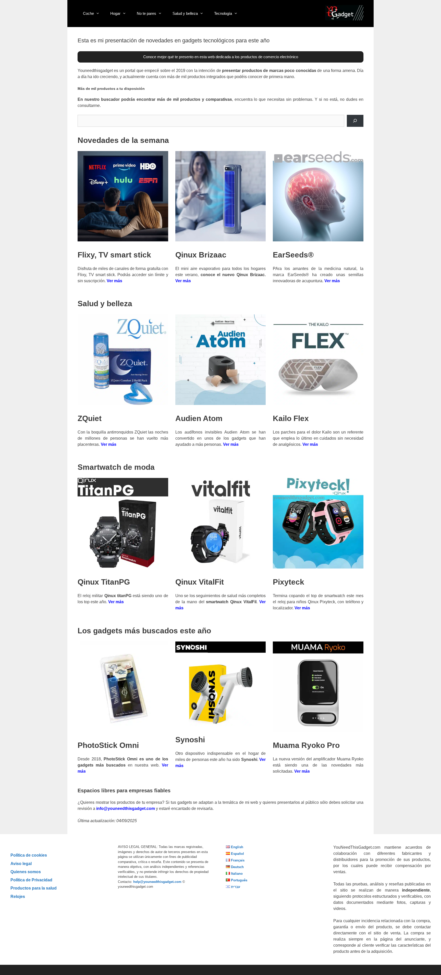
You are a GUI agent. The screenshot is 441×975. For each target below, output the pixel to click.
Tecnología (223, 13)
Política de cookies (28, 855)
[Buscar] (355, 121)
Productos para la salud (33, 888)
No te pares (146, 13)
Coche (88, 13)
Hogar (115, 13)
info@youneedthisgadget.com (125, 808)
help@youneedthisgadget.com (157, 882)
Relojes (17, 896)
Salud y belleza (185, 13)
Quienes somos (25, 871)
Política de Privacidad (31, 880)
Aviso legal (21, 863)
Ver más (114, 281)
